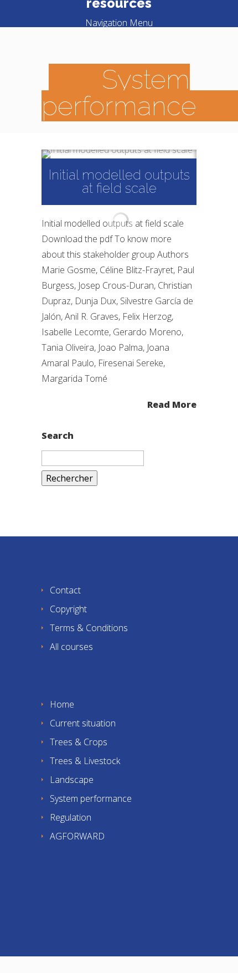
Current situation (83, 723)
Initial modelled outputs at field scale (119, 181)
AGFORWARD (77, 836)
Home (62, 704)
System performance (91, 798)
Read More (171, 403)
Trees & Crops (78, 742)
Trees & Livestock (85, 761)
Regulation (70, 817)
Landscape (72, 780)
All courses (71, 647)
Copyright (68, 609)
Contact (65, 590)
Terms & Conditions (89, 628)
